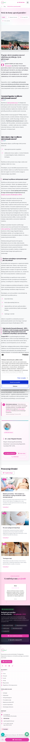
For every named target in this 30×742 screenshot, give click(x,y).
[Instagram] (5, 666)
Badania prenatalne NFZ (8, 702)
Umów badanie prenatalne (15, 636)
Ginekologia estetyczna (8, 707)
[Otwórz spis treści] (2, 734)
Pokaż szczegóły (21, 378)
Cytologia (5, 693)
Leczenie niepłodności (8, 704)
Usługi (4, 680)
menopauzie (8, 66)
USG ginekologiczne (7, 697)
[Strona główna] (1, 6)
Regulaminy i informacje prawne (10, 685)
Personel (5, 675)
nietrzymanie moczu (12, 102)
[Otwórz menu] (27, 2)
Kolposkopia (5, 695)
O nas (4, 673)
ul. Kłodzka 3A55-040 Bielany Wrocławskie (10, 715)
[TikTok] (12, 666)
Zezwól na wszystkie (15, 382)
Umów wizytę (22, 453)
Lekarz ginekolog (5, 229)
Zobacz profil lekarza (10, 453)
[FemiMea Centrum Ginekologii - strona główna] (3, 2)
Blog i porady (6, 682)
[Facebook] (2, 666)
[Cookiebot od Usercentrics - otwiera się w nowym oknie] (22, 355)
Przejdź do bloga (8, 473)
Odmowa (15, 386)
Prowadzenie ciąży (7, 700)
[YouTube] (9, 666)
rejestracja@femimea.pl (8, 721)
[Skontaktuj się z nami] (27, 734)
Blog (5, 6)
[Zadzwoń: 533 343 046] (2, 739)
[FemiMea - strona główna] (4, 650)
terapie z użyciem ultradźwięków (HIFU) (11, 194)
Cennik (4, 678)
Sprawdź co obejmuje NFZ (16, 640)
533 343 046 (15, 456)
